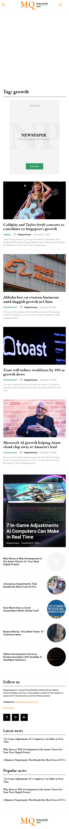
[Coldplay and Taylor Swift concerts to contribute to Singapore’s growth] (34, 200)
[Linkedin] (24, 717)
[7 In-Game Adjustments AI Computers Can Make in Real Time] (34, 511)
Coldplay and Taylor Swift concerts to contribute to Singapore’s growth (33, 226)
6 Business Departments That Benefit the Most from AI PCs (20, 585)
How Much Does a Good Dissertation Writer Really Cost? (21, 609)
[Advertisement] (34, 46)
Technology (10, 307)
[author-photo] (15, 234)
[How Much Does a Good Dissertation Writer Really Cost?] (56, 609)
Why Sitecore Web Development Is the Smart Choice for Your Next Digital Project (22, 561)
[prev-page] (54, 480)
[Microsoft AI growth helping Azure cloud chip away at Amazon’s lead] (34, 418)
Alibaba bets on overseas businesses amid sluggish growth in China (31, 299)
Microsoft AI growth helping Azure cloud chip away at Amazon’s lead (32, 444)
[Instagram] (15, 717)
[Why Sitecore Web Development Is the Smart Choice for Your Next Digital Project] (56, 561)
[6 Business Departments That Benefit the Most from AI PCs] (56, 585)
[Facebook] (6, 717)
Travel (7, 234)
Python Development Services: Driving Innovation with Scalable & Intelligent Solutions (22, 657)
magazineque (24, 234)
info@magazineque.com (26, 702)
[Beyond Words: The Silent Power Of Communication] (56, 633)
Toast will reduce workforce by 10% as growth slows (34, 372)
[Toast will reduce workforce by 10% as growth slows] (34, 346)
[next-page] (60, 480)
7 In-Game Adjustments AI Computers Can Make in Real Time (32, 531)
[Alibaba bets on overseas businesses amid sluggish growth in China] (34, 273)
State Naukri (8, 708)
